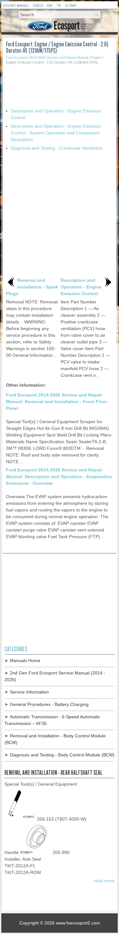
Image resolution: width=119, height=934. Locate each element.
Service (38, 5)
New (49, 5)
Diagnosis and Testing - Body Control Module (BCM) (62, 754)
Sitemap (70, 5)
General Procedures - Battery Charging (49, 704)
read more (104, 880)
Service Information (29, 691)
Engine (96, 57)
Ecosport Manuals (16, 5)
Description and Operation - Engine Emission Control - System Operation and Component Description (56, 133)
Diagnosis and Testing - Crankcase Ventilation (56, 148)
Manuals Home (25, 660)
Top (58, 5)
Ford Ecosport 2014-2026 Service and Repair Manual (47, 57)
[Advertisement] (59, 84)
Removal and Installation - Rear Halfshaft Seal (53, 772)
